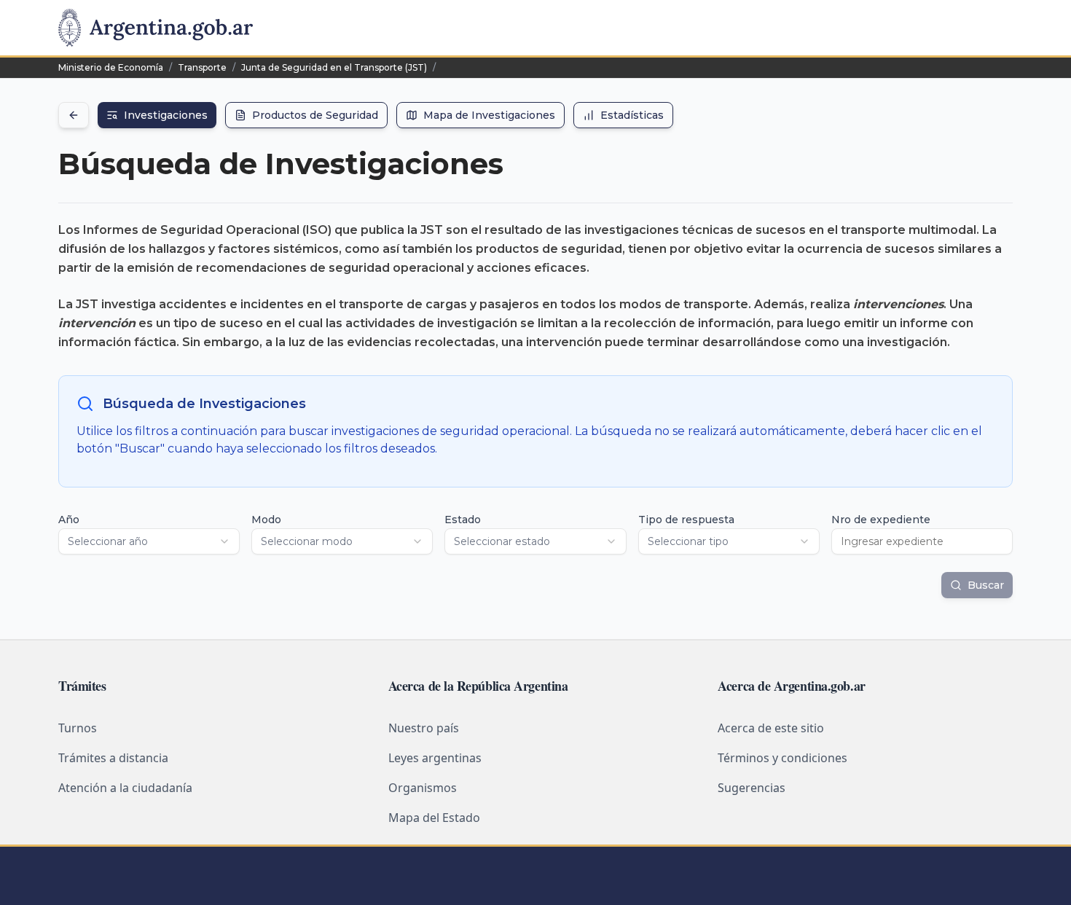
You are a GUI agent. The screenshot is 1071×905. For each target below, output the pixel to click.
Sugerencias (751, 788)
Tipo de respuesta (686, 519)
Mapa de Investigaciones (489, 115)
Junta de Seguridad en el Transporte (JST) (334, 67)
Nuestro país (423, 728)
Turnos (77, 728)
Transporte (202, 67)
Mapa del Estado (434, 818)
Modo (266, 519)
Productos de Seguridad (315, 115)
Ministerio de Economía (110, 67)
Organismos (422, 788)
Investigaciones (166, 115)
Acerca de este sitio (771, 728)
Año (68, 519)
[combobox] (149, 541)
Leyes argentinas (435, 758)
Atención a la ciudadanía (125, 788)
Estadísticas (632, 115)
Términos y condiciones (782, 758)
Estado (462, 519)
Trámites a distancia (113, 758)
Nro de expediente (880, 519)
